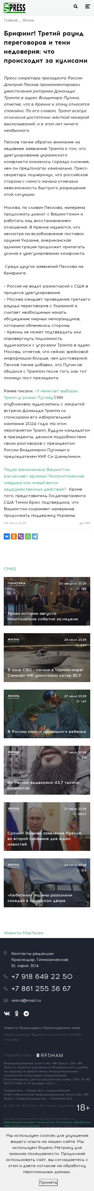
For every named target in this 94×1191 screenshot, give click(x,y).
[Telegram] (35, 536)
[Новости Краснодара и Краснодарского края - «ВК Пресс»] (15, 8)
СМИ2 (10, 568)
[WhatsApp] (28, 536)
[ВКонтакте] (7, 536)
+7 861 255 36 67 (41, 988)
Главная (11, 20)
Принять (48, 1182)
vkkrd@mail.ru (26, 1000)
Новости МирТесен (23, 932)
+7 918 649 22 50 (42, 976)
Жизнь (28, 20)
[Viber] (21, 536)
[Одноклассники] (14, 536)
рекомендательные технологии (29, 1122)
